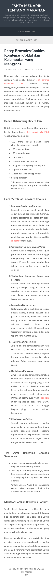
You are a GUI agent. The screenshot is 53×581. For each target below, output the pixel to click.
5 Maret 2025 (10, 69)
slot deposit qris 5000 (37, 132)
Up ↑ (27, 575)
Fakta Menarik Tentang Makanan (26, 8)
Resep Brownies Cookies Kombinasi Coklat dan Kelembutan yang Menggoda (24, 57)
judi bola (44, 397)
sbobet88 (16, 240)
